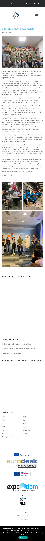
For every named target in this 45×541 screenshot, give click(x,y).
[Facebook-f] (26, 4)
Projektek (25, 433)
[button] (37, 14)
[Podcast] (39, 4)
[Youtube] (35, 4)
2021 (24, 417)
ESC (3, 430)
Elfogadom (23, 538)
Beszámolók (26, 427)
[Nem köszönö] (42, 533)
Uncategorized (6, 437)
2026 (3, 427)
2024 (3, 424)
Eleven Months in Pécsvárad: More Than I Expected (19, 349)
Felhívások (26, 430)
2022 (3, 420)
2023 (24, 420)
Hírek (3, 433)
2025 (24, 424)
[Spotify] (31, 4)
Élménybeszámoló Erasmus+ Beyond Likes (16, 344)
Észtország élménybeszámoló (12, 353)
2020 (3, 417)
